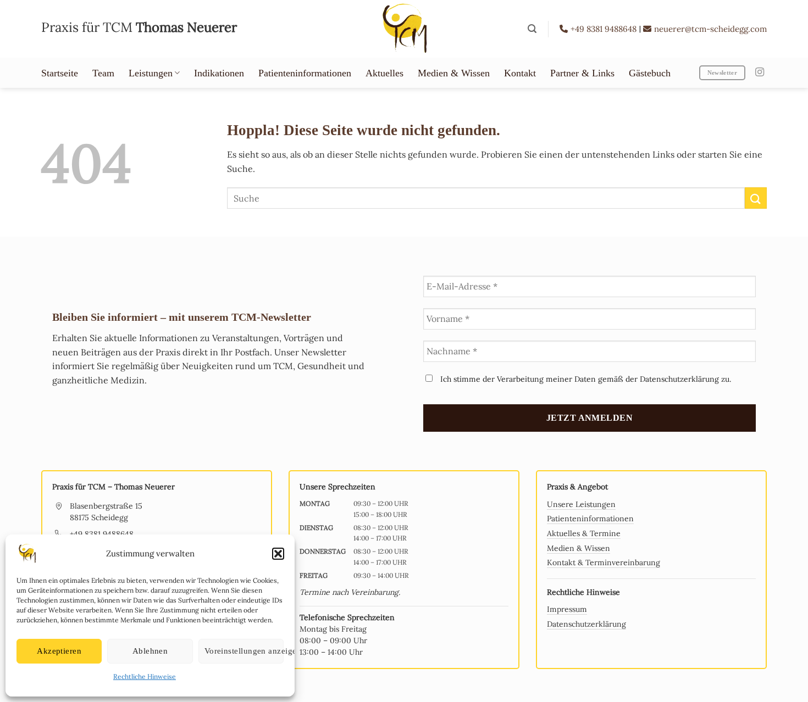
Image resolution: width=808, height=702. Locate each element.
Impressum (567, 609)
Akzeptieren (59, 651)
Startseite (59, 73)
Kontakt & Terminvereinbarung (603, 562)
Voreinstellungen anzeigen (244, 651)
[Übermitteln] (756, 198)
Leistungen (151, 73)
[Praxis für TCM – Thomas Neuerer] (404, 29)
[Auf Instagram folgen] (759, 72)
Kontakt (520, 73)
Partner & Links (582, 73)
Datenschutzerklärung (586, 624)
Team (103, 73)
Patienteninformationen (304, 73)
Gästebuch (650, 73)
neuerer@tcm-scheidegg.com (710, 29)
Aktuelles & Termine (584, 533)
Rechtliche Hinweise (144, 676)
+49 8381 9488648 (605, 29)
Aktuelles (384, 73)
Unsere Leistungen (581, 504)
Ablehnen (150, 651)
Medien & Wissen (454, 73)
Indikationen (219, 73)
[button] (278, 553)
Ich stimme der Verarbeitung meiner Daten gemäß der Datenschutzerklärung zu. (584, 379)
